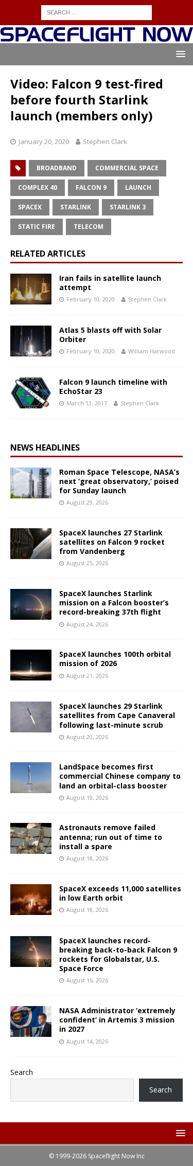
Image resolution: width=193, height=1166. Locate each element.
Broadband (57, 168)
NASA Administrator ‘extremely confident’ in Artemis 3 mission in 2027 (117, 1020)
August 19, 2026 (87, 797)
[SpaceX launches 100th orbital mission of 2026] (30, 665)
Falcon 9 (91, 187)
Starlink (75, 207)
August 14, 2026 (87, 1041)
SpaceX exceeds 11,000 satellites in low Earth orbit (120, 893)
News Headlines (45, 447)
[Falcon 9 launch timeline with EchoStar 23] (30, 393)
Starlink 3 (128, 207)
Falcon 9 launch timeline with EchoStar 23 (113, 386)
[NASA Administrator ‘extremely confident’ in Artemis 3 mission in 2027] (30, 1021)
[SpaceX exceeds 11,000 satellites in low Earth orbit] (30, 899)
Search (21, 1072)
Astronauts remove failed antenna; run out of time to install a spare (110, 836)
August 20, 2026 (87, 737)
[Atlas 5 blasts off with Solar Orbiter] (30, 341)
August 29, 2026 (87, 502)
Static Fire (36, 226)
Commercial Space (127, 168)
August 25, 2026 (87, 563)
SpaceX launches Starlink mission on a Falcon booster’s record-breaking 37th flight (114, 602)
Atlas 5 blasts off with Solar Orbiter (110, 334)
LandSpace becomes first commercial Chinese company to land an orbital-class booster (120, 776)
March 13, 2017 (86, 403)
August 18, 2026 (87, 858)
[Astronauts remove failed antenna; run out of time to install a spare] (30, 838)
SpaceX (30, 207)
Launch (138, 187)
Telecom (88, 226)
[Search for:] (96, 11)
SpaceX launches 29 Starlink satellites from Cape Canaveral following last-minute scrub (117, 715)
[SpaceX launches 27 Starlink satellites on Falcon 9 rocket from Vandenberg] (30, 543)
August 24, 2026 (87, 624)
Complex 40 (37, 187)
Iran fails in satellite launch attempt (110, 282)
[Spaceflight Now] (96, 37)
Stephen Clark (105, 141)
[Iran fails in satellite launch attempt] (30, 289)
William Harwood (151, 351)
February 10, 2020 (90, 299)
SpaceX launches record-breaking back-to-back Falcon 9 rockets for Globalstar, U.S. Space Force (118, 955)
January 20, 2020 (44, 141)
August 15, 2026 (87, 980)
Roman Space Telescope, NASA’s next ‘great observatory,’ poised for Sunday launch (119, 481)
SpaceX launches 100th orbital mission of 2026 (115, 658)
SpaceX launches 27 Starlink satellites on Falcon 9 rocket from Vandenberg (112, 542)
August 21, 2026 (87, 675)
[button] (178, 54)
